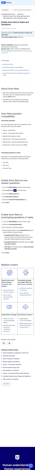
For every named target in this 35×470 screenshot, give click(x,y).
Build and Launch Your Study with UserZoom (16, 16)
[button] (32, 3)
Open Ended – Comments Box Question (7, 297)
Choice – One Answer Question (12, 364)
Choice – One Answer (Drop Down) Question (16, 373)
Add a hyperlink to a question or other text (15, 353)
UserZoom (20, 14)
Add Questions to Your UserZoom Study (15, 18)
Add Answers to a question (11, 370)
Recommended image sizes (11, 367)
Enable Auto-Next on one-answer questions (16, 70)
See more (6, 383)
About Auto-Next (8, 64)
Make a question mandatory (11, 361)
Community (23, 320)
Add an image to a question (11, 358)
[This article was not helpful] (3, 343)
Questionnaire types (9, 356)
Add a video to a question (10, 379)
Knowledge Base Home (8, 14)
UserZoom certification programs (7, 329)
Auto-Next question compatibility (13, 67)
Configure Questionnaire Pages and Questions (17, 376)
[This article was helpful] (9, 343)
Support (30, 323)
